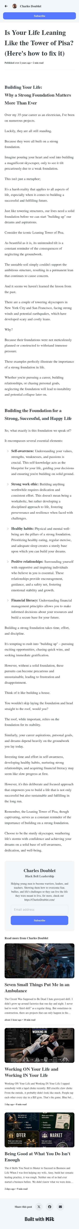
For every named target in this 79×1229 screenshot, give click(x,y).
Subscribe (39, 16)
